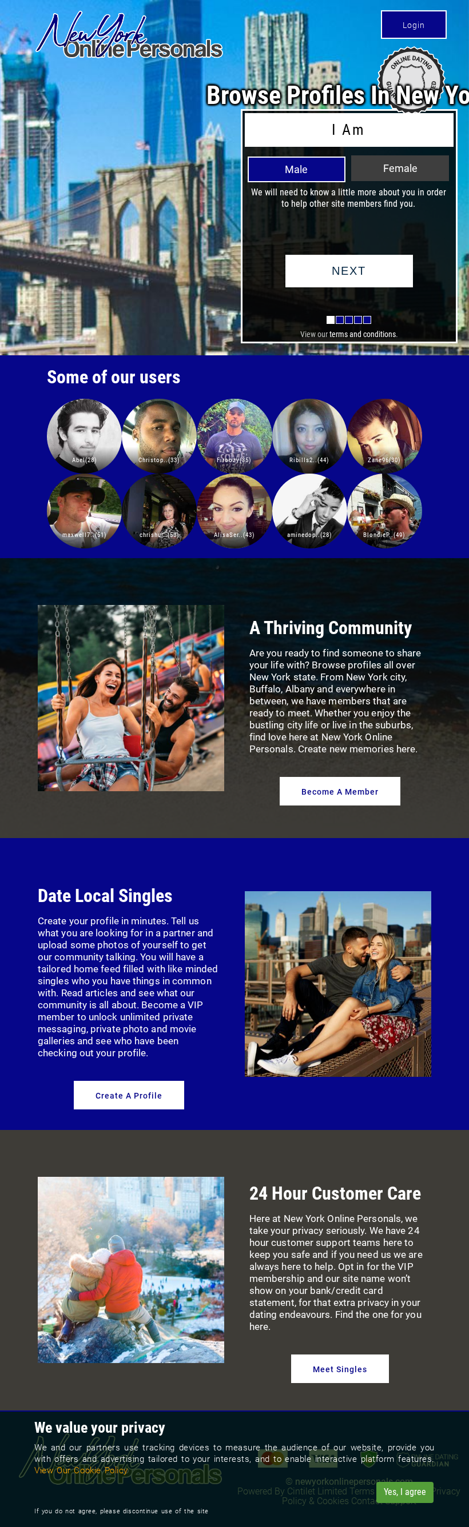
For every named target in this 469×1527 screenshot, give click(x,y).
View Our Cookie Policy (81, 1470)
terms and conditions (362, 334)
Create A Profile (129, 1095)
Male (296, 169)
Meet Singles (340, 1369)
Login (414, 25)
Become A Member (340, 791)
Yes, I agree (405, 1491)
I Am (348, 129)
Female (400, 168)
